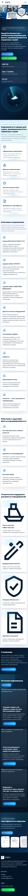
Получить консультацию (9, 58)
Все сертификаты (7, 832)
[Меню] (25, 2)
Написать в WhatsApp (8, 889)
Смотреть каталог (7, 54)
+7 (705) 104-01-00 (6, 876)
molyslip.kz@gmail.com (7, 878)
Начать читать (6, 684)
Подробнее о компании (8, 669)
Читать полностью (9, 723)
